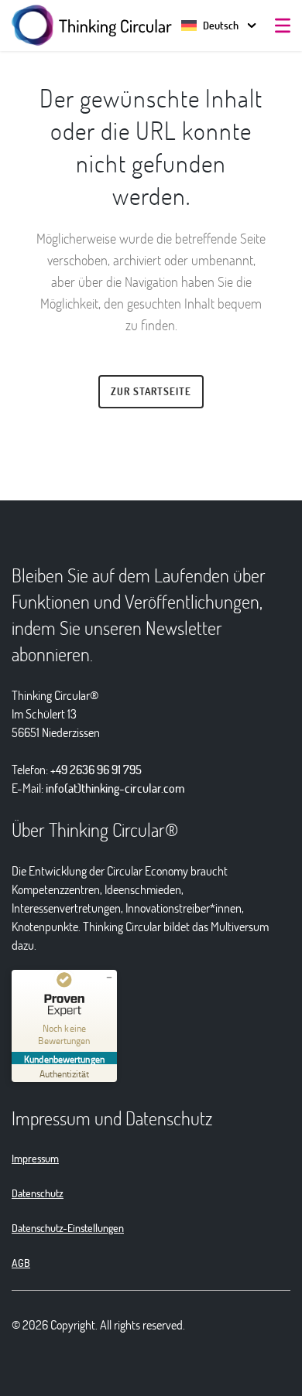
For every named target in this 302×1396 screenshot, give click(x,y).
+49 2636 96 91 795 (96, 769)
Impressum (35, 1158)
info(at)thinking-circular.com (115, 788)
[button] (210, 25)
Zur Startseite (151, 391)
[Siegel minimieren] (109, 977)
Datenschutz (37, 1193)
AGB (21, 1262)
